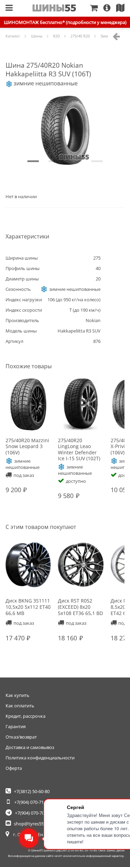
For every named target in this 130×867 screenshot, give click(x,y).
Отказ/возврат (21, 737)
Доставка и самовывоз (30, 747)
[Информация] (109, 8)
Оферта (14, 768)
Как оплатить (20, 705)
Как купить (17, 695)
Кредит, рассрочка (25, 716)
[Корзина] (96, 8)
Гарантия (16, 726)
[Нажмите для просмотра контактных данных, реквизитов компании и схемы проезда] (123, 8)
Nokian (93, 320)
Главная (54, 8)
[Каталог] (9, 8)
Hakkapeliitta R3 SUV (79, 331)
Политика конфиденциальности (40, 758)
